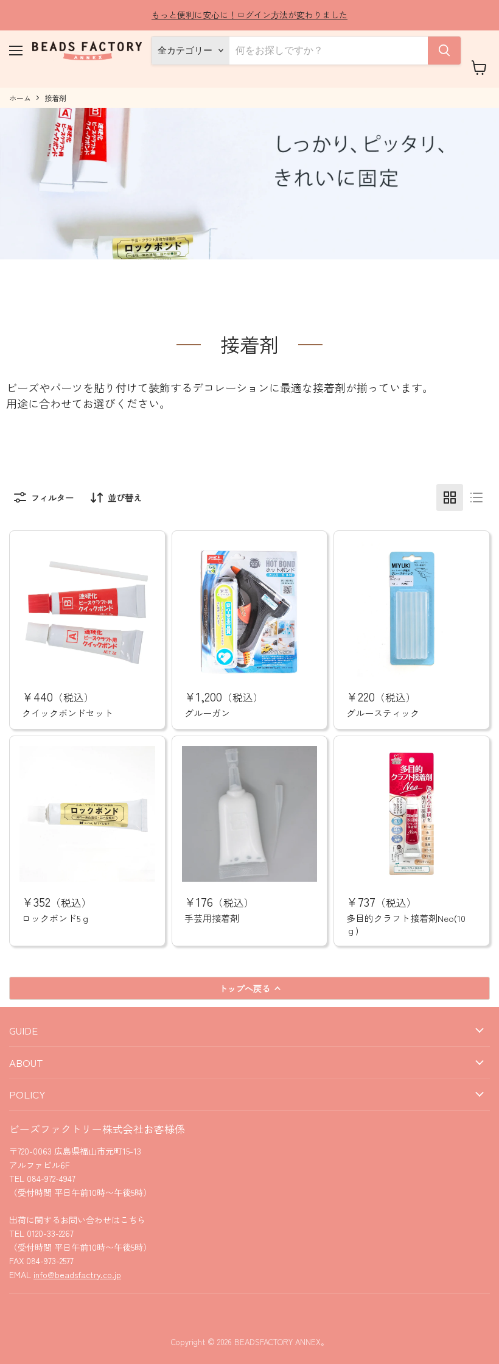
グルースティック (382, 712)
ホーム (20, 98)
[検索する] (444, 51)
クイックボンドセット (67, 712)
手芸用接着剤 (211, 918)
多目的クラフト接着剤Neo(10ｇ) (406, 924)
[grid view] (449, 497)
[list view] (476, 497)
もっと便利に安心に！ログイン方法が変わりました (249, 15)
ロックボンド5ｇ (56, 918)
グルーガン (207, 712)
